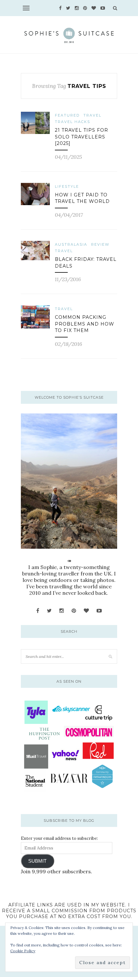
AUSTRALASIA (71, 244)
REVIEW (100, 244)
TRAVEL (92, 115)
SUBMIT (37, 861)
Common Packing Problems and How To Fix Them (84, 323)
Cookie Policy (22, 950)
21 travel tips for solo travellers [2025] (81, 136)
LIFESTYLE (67, 186)
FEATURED (67, 115)
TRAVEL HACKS (72, 121)
